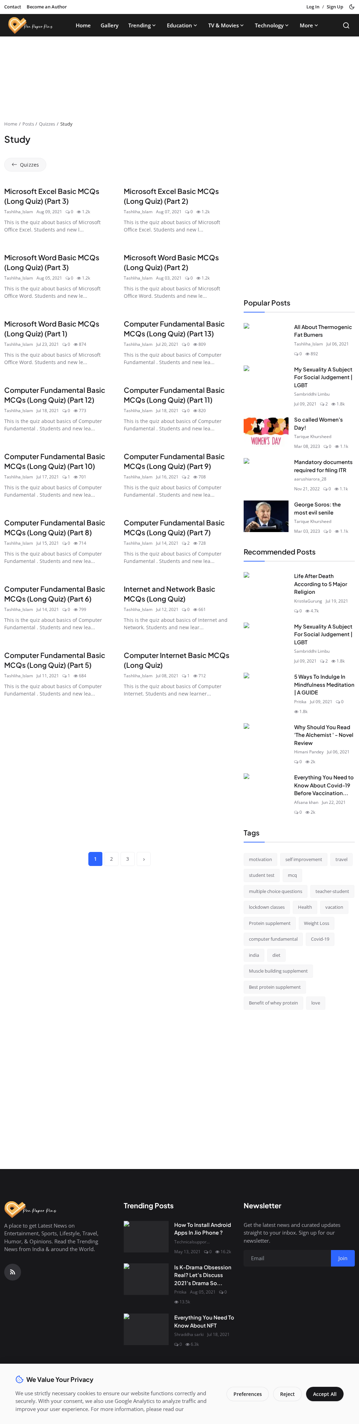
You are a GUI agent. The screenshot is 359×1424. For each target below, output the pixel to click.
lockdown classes (267, 907)
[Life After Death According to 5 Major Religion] (266, 588)
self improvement (303, 859)
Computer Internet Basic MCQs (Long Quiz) (176, 660)
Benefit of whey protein (273, 1003)
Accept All (325, 1394)
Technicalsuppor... (192, 1242)
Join (342, 1258)
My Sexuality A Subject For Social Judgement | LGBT (323, 377)
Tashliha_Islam (18, 212)
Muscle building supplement (278, 971)
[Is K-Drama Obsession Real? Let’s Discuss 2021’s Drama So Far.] (146, 1279)
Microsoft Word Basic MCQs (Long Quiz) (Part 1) (51, 328)
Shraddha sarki (189, 1334)
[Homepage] (30, 25)
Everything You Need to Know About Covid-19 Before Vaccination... (324, 785)
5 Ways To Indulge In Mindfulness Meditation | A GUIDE (324, 684)
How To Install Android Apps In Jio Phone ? (202, 1228)
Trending (139, 25)
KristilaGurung (308, 601)
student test (262, 875)
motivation (260, 859)
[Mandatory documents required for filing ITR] (266, 474)
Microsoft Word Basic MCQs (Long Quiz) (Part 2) (171, 262)
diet (276, 955)
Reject (287, 1394)
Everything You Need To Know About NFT (204, 1321)
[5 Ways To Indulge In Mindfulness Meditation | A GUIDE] (266, 688)
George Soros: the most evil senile (317, 508)
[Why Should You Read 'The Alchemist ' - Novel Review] (266, 739)
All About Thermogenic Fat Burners (323, 330)
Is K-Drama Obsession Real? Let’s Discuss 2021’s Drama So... (202, 1275)
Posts (28, 124)
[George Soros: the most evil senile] (266, 516)
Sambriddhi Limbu (312, 394)
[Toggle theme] (352, 7)
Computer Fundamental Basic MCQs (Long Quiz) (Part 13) (174, 328)
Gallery (109, 25)
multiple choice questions (275, 891)
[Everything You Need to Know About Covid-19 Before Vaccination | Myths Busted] (266, 789)
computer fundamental (273, 939)
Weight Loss (316, 923)
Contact (12, 7)
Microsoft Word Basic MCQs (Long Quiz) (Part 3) (51, 262)
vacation (334, 907)
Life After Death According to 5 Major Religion (320, 583)
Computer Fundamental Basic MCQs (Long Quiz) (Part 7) (174, 527)
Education (179, 25)
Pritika (300, 702)
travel (341, 859)
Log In (312, 7)
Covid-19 (320, 939)
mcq (292, 875)
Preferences (247, 1394)
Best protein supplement (275, 987)
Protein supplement (270, 923)
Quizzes (47, 124)
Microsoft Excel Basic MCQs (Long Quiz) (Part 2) (171, 196)
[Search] (346, 25)
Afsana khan (306, 802)
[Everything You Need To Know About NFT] (146, 1329)
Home (83, 25)
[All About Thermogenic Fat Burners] (266, 339)
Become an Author (47, 7)
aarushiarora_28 (310, 479)
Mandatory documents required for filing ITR (323, 465)
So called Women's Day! (318, 423)
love (315, 1003)
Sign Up (335, 7)
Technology (269, 25)
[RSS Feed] (12, 1272)
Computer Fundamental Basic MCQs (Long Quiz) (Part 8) (54, 527)
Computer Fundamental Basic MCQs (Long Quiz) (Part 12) (54, 394)
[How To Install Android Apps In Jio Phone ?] (146, 1236)
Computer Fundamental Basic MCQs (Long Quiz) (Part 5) (54, 660)
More (306, 25)
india (254, 955)
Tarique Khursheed (312, 436)
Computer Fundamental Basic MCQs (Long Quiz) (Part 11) (174, 394)
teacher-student (332, 891)
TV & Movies (223, 25)
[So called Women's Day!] (266, 431)
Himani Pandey (309, 752)
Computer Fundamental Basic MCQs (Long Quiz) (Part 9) (174, 461)
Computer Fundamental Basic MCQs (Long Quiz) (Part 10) (54, 461)
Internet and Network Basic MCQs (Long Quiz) (169, 593)
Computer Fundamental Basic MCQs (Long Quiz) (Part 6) (54, 593)
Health (305, 907)
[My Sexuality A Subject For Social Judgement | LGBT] (266, 381)
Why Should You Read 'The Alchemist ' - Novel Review (323, 735)
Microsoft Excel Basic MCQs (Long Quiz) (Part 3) (51, 196)
